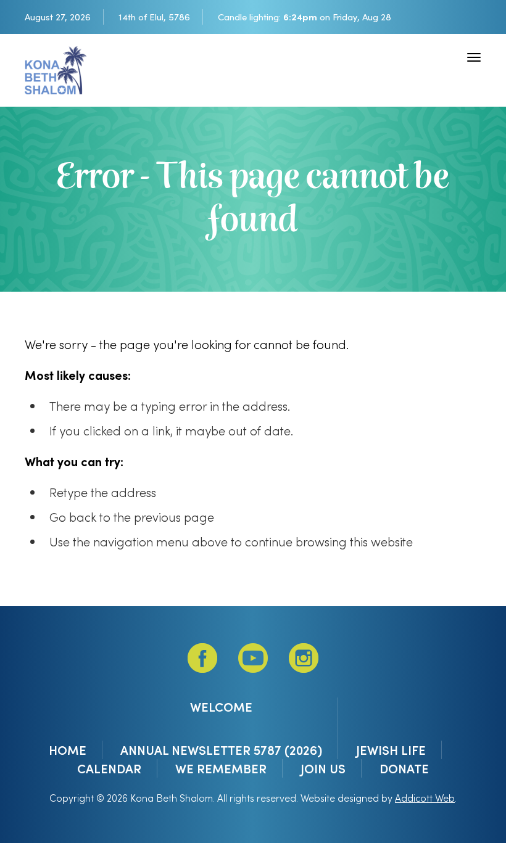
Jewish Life (391, 750)
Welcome (221, 707)
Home (67, 750)
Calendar (109, 768)
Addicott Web (425, 797)
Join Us (323, 768)
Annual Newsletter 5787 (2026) (221, 750)
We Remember (221, 768)
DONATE (404, 768)
